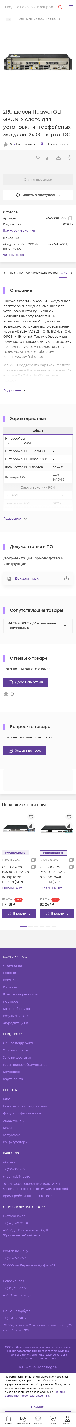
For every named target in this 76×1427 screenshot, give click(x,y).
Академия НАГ (14, 1121)
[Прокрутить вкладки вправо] (71, 273)
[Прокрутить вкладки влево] (4, 273)
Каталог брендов (16, 1009)
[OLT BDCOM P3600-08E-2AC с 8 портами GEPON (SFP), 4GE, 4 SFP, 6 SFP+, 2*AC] (57, 829)
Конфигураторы (15, 1142)
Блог (6, 1099)
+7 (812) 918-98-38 (15, 1318)
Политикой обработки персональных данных (36, 1394)
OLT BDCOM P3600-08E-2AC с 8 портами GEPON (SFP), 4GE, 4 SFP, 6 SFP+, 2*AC (52, 875)
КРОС (7, 1128)
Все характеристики (19, 231)
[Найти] (60, 6)
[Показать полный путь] (8, 19)
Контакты (10, 987)
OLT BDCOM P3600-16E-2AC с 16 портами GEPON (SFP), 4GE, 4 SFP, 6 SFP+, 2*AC (15, 875)
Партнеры (11, 1002)
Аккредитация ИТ (16, 1023)
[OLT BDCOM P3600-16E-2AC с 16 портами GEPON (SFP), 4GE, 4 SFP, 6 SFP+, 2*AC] (19, 828)
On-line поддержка (18, 1043)
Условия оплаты (15, 1050)
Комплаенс (12, 1072)
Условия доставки (17, 1058)
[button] (38, 62)
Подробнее (12, 391)
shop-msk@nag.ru (16, 1177)
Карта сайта (13, 1079)
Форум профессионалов (22, 1114)
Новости (9, 973)
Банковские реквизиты (20, 994)
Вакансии (10, 980)
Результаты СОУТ (16, 1016)
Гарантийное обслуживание (25, 1065)
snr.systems (11, 1135)
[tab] (41, 273)
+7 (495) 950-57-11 (15, 1169)
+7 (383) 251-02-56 (15, 1288)
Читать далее (13, 255)
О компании (12, 966)
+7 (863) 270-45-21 (15, 1258)
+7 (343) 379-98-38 (15, 1223)
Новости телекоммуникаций (25, 1106)
